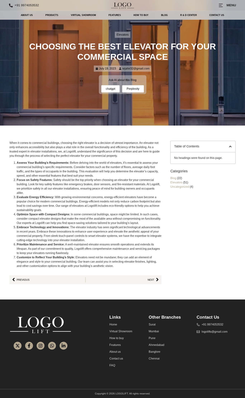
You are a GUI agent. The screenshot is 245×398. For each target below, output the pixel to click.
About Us (27, 15)
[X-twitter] (18, 346)
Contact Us (216, 15)
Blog (164, 15)
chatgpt (110, 88)
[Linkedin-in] (63, 346)
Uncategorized (179, 186)
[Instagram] (40, 346)
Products (51, 15)
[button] (230, 146)
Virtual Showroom (83, 15)
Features (115, 15)
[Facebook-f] (29, 346)
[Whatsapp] (52, 346)
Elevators (123, 34)
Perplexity (133, 88)
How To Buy (141, 15)
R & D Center (188, 15)
